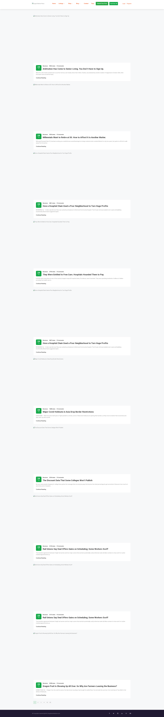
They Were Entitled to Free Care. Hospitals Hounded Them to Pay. (73, 274)
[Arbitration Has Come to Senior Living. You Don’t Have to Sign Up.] (82, 38)
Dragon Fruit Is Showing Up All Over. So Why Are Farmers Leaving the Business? (80, 686)
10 (47, 702)
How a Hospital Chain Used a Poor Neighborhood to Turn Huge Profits (75, 206)
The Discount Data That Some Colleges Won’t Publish (67, 480)
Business (45, 66)
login (123, 3)
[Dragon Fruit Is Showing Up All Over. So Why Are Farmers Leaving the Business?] (82, 656)
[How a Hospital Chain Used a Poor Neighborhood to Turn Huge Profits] (82, 176)
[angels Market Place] (38, 3)
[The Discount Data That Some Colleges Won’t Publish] (82, 450)
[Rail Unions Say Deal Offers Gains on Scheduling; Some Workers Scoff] (82, 519)
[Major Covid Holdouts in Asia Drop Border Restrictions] (82, 381)
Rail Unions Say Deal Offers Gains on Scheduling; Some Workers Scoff (75, 549)
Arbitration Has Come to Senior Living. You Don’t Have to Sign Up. (73, 69)
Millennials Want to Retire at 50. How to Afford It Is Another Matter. (74, 137)
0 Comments (60, 66)
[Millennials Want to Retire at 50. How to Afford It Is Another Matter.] (82, 107)
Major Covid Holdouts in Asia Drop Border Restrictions (68, 412)
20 (50, 702)
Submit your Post (102, 3)
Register (129, 3)
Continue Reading (41, 78)
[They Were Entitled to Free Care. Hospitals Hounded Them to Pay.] (82, 244)
